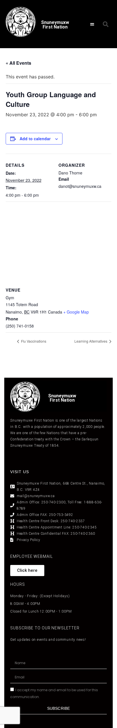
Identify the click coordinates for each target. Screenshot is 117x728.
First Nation (62, 400)
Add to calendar (35, 138)
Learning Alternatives (91, 341)
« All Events (18, 63)
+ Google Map (76, 312)
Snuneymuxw (62, 395)
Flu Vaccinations (33, 341)
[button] (92, 24)
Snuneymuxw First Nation (55, 25)
